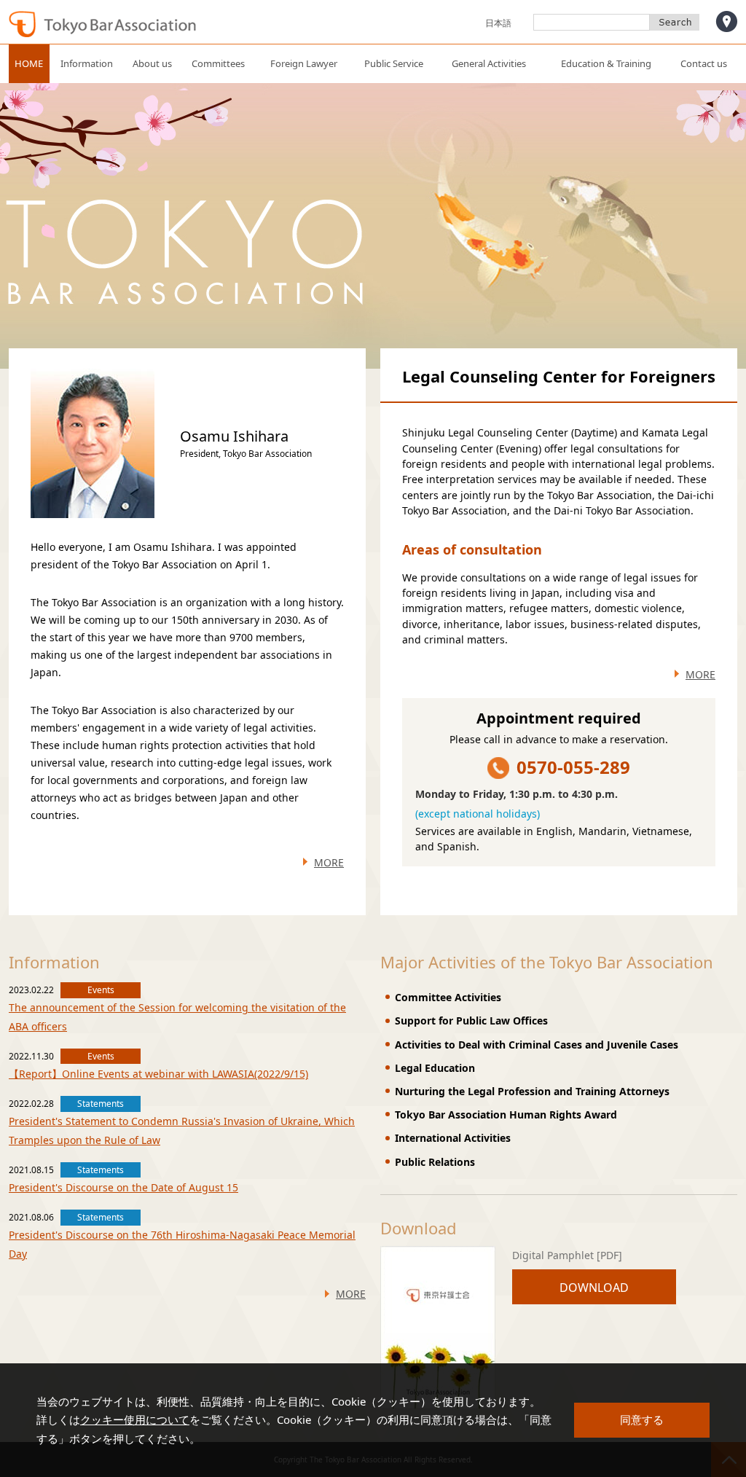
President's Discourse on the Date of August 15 (123, 1187)
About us (152, 63)
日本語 (498, 23)
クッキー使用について (134, 1419)
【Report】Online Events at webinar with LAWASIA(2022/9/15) (158, 1074)
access (726, 21)
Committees (218, 63)
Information (86, 63)
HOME (29, 63)
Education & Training (606, 63)
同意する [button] (642, 1419)
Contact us (703, 63)
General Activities (489, 63)
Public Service (393, 63)
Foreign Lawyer (303, 63)
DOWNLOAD (594, 1288)
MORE (329, 862)
